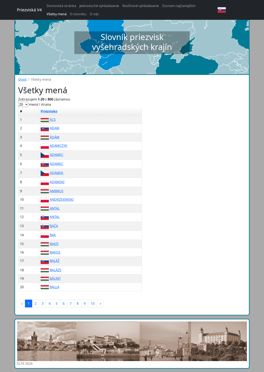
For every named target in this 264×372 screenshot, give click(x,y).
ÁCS (53, 119)
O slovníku (78, 14)
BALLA (54, 287)
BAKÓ (54, 244)
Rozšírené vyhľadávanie (140, 6)
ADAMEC (56, 154)
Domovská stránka (61, 6)
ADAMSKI (57, 182)
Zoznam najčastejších (179, 6)
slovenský (234, 9)
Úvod (22, 79)
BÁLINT (55, 278)
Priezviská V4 (29, 10)
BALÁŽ (54, 261)
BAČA (54, 226)
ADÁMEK (56, 173)
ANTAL (55, 208)
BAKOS (55, 252)
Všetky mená (57, 14)
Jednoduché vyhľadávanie (99, 6)
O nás (94, 14)
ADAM (54, 128)
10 (92, 303)
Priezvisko (49, 111)
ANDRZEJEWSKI (61, 199)
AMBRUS (56, 191)
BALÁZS (55, 270)
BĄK (53, 235)
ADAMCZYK (58, 145)
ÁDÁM (54, 137)
